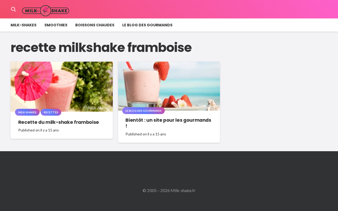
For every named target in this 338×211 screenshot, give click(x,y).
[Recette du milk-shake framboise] (62, 65)
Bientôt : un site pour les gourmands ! (168, 123)
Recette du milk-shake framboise (58, 122)
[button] (13, 9)
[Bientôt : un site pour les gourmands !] (169, 65)
